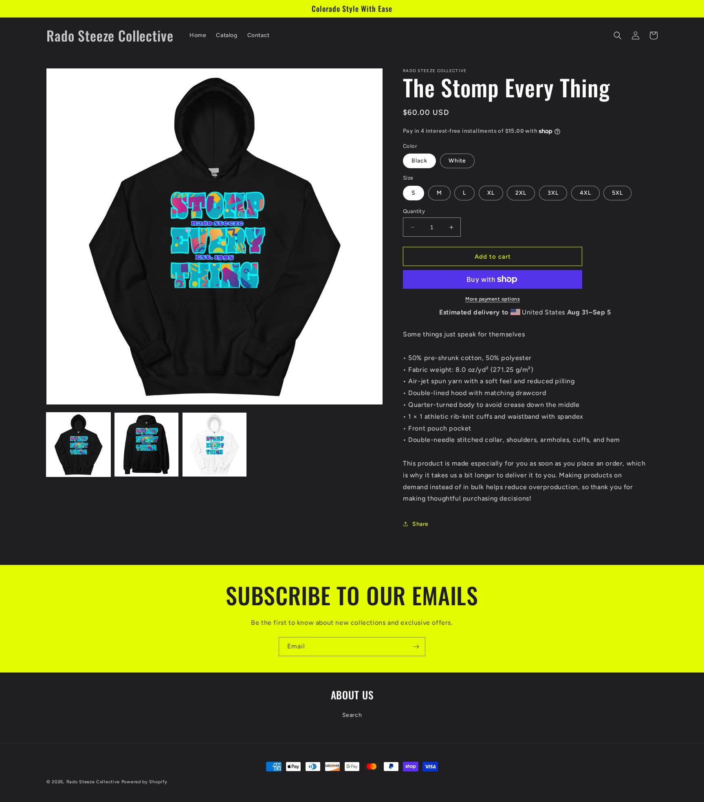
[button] (618, 35)
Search (352, 715)
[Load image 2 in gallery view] (146, 445)
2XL (520, 192)
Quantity (414, 211)
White (457, 160)
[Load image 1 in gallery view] (78, 445)
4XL (585, 192)
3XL (553, 192)
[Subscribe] (416, 646)
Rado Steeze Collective (93, 781)
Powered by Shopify (144, 781)
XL (491, 192)
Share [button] (420, 524)
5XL (617, 192)
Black (419, 160)
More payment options (492, 299)
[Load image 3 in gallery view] (214, 445)
